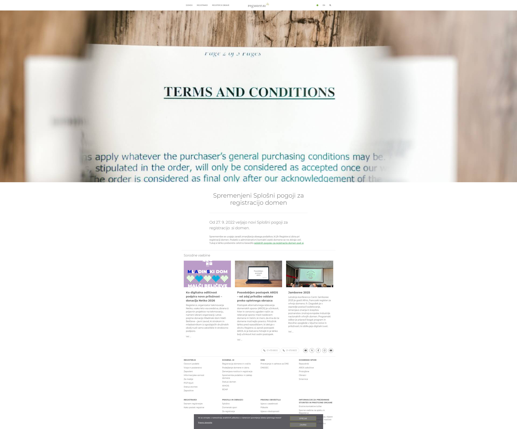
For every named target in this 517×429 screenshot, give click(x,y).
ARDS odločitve (306, 368)
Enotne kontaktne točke (310, 406)
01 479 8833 (291, 350)
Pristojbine (304, 371)
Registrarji (202, 5)
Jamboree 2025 (299, 292)
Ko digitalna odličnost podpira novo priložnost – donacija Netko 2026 (204, 296)
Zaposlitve (188, 391)
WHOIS (225, 386)
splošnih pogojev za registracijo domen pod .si (279, 243)
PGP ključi (188, 383)
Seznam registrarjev (193, 404)
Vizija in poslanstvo (193, 368)
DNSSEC (265, 368)
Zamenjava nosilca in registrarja (237, 371)
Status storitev (191, 387)
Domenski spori (229, 407)
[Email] (305, 350)
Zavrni (303, 425)
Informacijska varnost (194, 375)
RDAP (225, 389)
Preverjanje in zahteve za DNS (275, 364)
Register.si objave (220, 5)
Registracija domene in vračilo (236, 364)
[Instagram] (324, 350)
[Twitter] (312, 350)
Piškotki (264, 407)
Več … (188, 336)
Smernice (303, 379)
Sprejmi (303, 418)
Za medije (188, 379)
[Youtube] (331, 350)
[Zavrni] (319, 421)
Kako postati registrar (194, 407)
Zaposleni (188, 371)
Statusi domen (229, 382)
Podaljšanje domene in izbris (235, 368)
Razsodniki (304, 364)
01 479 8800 (272, 350)
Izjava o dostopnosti (270, 411)
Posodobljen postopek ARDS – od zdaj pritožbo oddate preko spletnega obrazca (257, 296)
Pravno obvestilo (205, 422)
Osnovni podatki (191, 364)
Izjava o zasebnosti (269, 404)
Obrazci (302, 375)
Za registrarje (228, 411)
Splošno (226, 404)
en (324, 5)
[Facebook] (318, 350)
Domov (189, 5)
